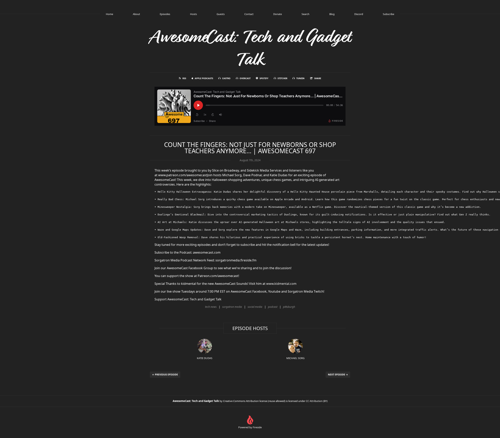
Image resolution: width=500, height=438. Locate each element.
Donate (277, 14)
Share (317, 78)
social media (255, 307)
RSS (184, 78)
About (136, 14)
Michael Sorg (295, 358)
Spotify (264, 78)
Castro (226, 78)
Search (305, 14)
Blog (332, 14)
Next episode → (338, 374)
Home (109, 14)
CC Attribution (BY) (317, 401)
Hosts (193, 14)
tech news (211, 307)
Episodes (165, 14)
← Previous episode (165, 374)
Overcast (245, 78)
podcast (272, 307)
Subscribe (388, 14)
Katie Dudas (204, 358)
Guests (221, 14)
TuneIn (300, 78)
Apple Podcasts (204, 78)
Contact (249, 14)
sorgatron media (232, 307)
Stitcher (282, 78)
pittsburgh (289, 307)
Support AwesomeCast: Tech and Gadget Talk (187, 299)
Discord (358, 14)
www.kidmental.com (281, 283)
